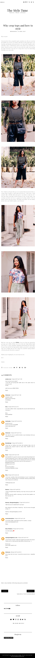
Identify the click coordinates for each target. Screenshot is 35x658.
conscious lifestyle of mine (11, 468)
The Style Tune (17, 10)
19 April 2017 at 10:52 (18, 528)
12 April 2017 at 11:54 (16, 395)
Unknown (7, 395)
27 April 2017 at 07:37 (23, 537)
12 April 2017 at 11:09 (17, 379)
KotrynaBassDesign (17, 656)
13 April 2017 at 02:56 (16, 421)
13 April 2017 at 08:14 (17, 443)
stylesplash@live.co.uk (11, 537)
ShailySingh (8, 443)
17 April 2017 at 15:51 (24, 502)
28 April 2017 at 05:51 (16, 552)
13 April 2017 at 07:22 (16, 432)
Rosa (6, 454)
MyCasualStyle (8, 414)
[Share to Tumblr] (23, 367)
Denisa (7, 489)
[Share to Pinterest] (20, 367)
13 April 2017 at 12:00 (13, 454)
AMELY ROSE (15, 388)
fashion (5, 367)
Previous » (30, 591)
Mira (6, 475)
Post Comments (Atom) (29, 594)
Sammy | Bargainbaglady (12, 502)
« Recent (4, 591)
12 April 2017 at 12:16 (13, 406)
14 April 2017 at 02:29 (13, 475)
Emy (6, 406)
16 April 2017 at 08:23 (14, 489)
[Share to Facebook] (17, 367)
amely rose (8, 379)
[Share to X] (14, 367)
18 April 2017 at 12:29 (19, 518)
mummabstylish (9, 518)
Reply (6, 390)
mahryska (8, 421)
